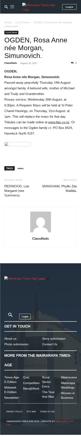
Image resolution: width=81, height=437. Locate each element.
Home (7, 22)
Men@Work (31, 388)
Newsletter (11, 397)
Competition (31, 383)
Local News (22, 22)
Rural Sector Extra (46, 382)
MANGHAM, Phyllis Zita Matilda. (59, 188)
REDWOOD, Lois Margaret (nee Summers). (16, 190)
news (20, 168)
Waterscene (69, 377)
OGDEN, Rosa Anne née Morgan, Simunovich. (35, 47)
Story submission (53, 338)
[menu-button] (12, 6)
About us (10, 338)
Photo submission (16, 344)
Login (69, 7)
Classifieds (10, 63)
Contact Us (49, 344)
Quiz (26, 377)
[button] (6, 7)
